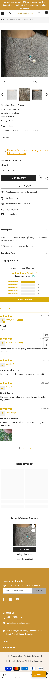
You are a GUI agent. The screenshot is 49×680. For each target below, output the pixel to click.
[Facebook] (3, 599)
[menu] (2, 13)
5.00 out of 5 (31, 273)
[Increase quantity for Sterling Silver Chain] (13, 170)
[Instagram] (10, 599)
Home (3, 19)
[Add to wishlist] (41, 178)
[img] (6, 316)
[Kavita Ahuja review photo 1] (6, 435)
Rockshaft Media (16, 660)
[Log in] (39, 13)
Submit (39, 590)
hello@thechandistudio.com (18, 623)
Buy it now (25, 186)
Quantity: (5, 165)
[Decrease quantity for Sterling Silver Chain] (3, 170)
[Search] (9, 13)
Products (12, 19)
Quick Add (24, 549)
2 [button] (23, 448)
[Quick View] (33, 530)
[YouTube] (17, 599)
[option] (24, 53)
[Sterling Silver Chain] (24, 535)
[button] (40, 82)
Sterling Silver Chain (24, 554)
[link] (12, 501)
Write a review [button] (24, 299)
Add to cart (19, 178)
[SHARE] (46, 178)
